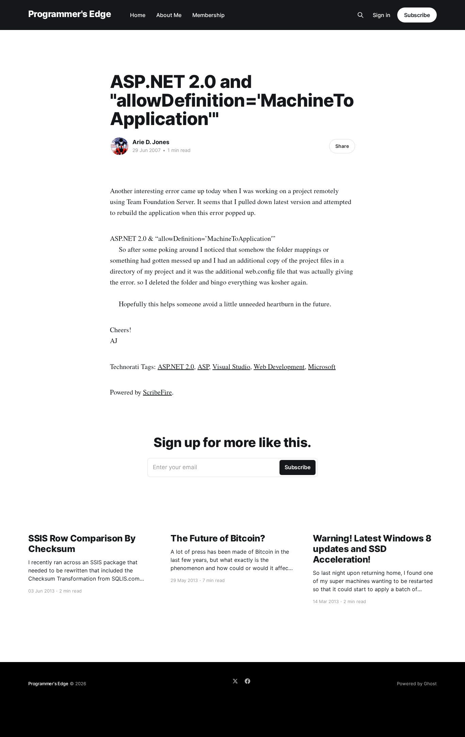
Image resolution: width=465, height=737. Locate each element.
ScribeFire (157, 392)
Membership (208, 15)
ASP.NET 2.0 (176, 366)
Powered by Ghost (417, 683)
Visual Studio (231, 366)
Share (342, 146)
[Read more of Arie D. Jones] (119, 146)
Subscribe (417, 15)
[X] (235, 681)
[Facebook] (247, 681)
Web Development (279, 366)
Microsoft (322, 366)
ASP (203, 366)
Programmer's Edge (69, 14)
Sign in (381, 15)
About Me (168, 15)
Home (137, 15)
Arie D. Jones (151, 142)
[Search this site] (360, 15)
